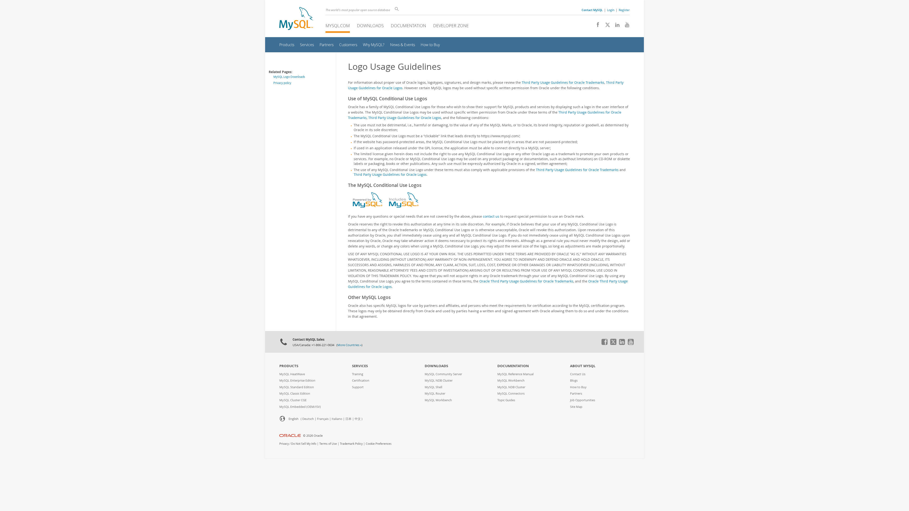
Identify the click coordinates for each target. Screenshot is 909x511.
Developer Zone (451, 25)
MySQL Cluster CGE (293, 400)
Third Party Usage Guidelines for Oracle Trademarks (563, 82)
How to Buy (578, 387)
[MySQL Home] (296, 19)
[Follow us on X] (606, 26)
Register (624, 10)
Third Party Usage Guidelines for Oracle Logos (404, 117)
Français (323, 419)
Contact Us (577, 374)
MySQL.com (337, 25)
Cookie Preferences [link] (379, 443)
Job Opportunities (582, 400)
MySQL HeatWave (292, 374)
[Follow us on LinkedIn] (615, 26)
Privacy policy (282, 83)
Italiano (337, 419)
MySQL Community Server (443, 374)
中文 (358, 419)
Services (360, 365)
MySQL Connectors (511, 394)
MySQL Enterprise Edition (297, 381)
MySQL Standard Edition (296, 387)
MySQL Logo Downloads (289, 77)
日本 (348, 419)
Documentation (408, 25)
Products (288, 365)
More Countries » (349, 345)
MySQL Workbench (438, 400)
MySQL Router (435, 394)
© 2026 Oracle (313, 436)
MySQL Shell (433, 387)
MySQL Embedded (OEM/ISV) (300, 407)
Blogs (574, 381)
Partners (576, 394)
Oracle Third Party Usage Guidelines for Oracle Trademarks (526, 281)
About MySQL (582, 365)
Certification (360, 381)
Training (357, 374)
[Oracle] (290, 436)
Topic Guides (506, 400)
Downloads (370, 25)
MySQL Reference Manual (515, 374)
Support (358, 387)
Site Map (576, 407)
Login (610, 10)
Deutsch (308, 419)
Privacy (284, 443)
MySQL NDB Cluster (439, 381)
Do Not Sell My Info (303, 443)
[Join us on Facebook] (596, 26)
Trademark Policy (351, 443)
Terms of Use (328, 443)
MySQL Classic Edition (294, 394)
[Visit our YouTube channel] (625, 26)
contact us (491, 216)
